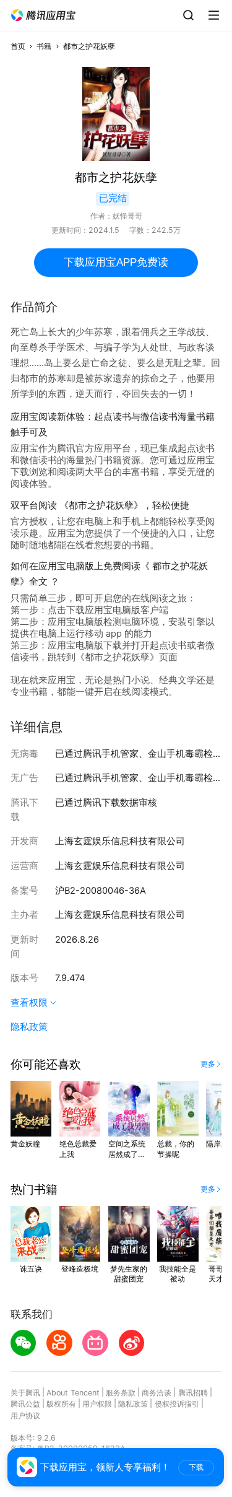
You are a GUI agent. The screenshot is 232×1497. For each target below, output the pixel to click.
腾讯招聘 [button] (193, 1392)
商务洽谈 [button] (156, 1392)
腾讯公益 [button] (25, 1403)
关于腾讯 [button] (25, 1392)
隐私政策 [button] (29, 1026)
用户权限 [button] (97, 1403)
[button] (43, 15)
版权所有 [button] (61, 1403)
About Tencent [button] (73, 1392)
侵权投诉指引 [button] (177, 1403)
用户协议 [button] (25, 1415)
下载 (196, 1467)
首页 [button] (18, 46)
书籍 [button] (44, 46)
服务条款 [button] (120, 1392)
